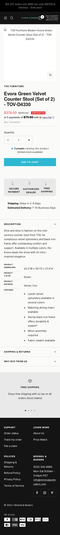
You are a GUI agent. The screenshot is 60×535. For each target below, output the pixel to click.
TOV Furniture (14, 86)
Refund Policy (12, 472)
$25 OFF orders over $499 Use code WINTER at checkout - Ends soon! (30, 6)
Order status (11, 433)
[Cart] (40, 18)
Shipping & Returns (17, 351)
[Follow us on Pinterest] (52, 492)
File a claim (10, 446)
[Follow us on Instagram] (44, 492)
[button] (30, 117)
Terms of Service (14, 485)
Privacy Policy (12, 479)
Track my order (13, 439)
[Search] (11, 18)
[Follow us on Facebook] (37, 492)
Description (12, 224)
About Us (38, 433)
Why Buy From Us (15, 361)
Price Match (40, 439)
